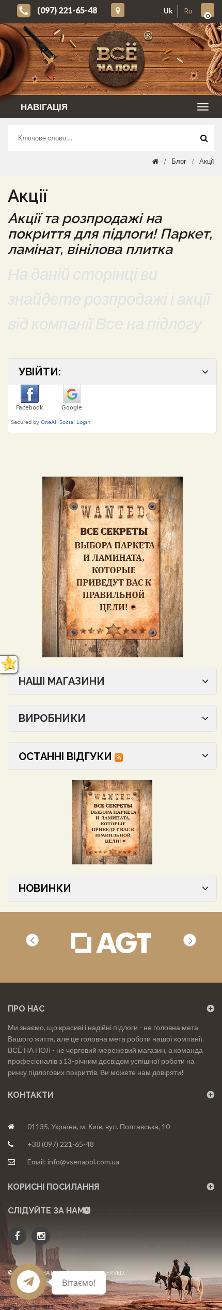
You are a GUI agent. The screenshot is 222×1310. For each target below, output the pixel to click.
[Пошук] (204, 140)
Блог (178, 161)
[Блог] (112, 567)
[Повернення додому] (155, 161)
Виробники (52, 718)
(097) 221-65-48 (67, 10)
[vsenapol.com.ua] (119, 59)
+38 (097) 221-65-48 (60, 1144)
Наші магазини (62, 681)
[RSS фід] (119, 756)
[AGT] (111, 943)
